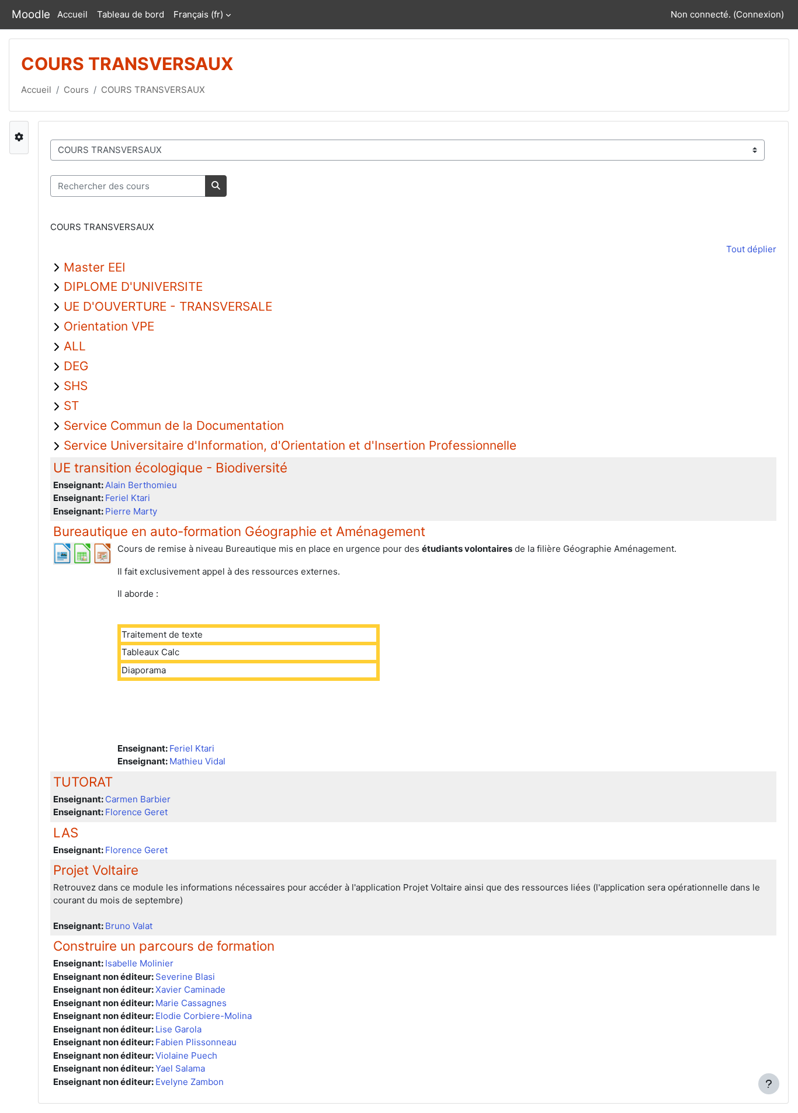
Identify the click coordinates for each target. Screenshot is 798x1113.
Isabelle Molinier (139, 963)
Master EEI (95, 267)
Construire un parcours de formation (164, 946)
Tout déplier (751, 249)
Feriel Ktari (127, 497)
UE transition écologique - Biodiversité (170, 467)
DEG (76, 366)
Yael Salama (180, 1068)
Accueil (72, 14)
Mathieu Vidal (197, 761)
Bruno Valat (128, 925)
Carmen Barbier (138, 799)
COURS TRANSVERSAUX (153, 89)
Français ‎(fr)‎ (198, 14)
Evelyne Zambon (189, 1081)
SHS (76, 385)
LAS (65, 832)
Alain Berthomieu (141, 485)
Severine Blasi (185, 976)
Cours (76, 89)
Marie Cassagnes (191, 1002)
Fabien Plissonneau (196, 1042)
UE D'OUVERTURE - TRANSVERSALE (168, 306)
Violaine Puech (186, 1055)
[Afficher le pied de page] (768, 1083)
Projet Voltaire (95, 870)
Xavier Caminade (190, 989)
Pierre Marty (131, 511)
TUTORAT (83, 781)
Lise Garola (178, 1029)
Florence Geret (136, 812)
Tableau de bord (130, 14)
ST (71, 405)
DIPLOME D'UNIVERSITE (133, 286)
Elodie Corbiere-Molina (203, 1015)
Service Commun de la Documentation (174, 425)
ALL (75, 346)
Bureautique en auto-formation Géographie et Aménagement (239, 531)
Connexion (758, 14)
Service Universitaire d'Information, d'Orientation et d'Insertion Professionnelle (290, 445)
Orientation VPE (109, 326)
